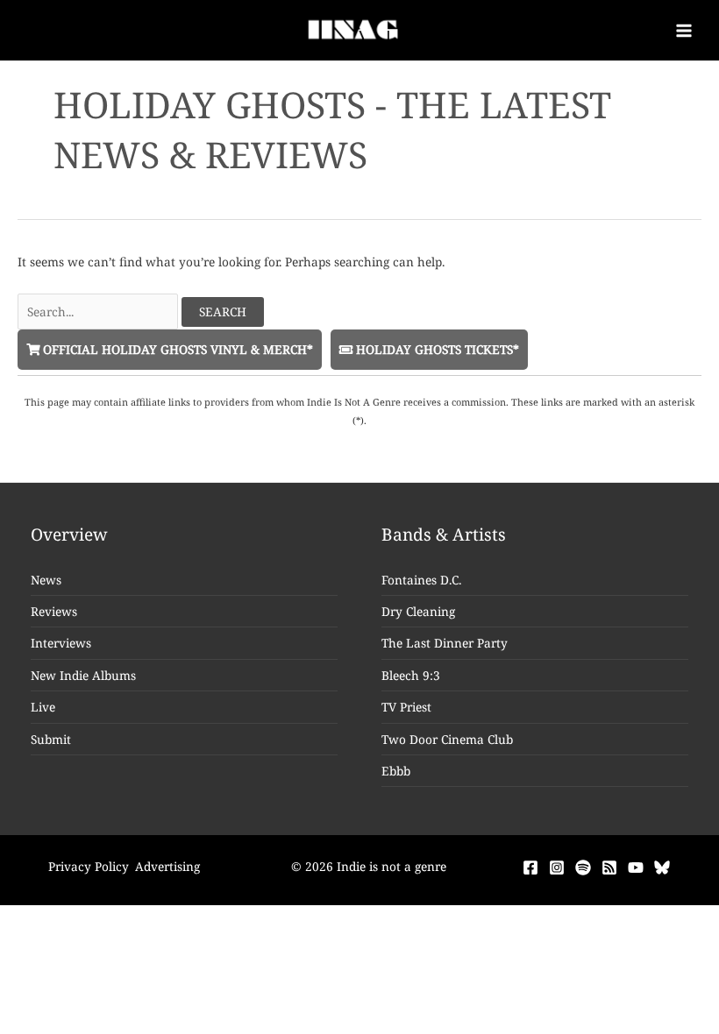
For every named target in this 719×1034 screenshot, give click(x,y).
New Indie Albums (83, 675)
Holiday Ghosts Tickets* (435, 349)
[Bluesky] (662, 867)
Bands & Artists (443, 534)
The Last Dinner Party (444, 642)
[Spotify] (583, 867)
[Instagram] (557, 867)
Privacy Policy (88, 866)
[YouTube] (636, 867)
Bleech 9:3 (410, 675)
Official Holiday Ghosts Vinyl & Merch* (176, 349)
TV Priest (406, 706)
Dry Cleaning (418, 611)
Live (43, 706)
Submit (51, 739)
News (46, 579)
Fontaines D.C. (421, 579)
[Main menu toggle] (684, 30)
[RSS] (609, 867)
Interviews (61, 642)
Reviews (54, 611)
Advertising (167, 866)
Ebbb (395, 770)
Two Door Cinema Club (447, 739)
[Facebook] (530, 867)
